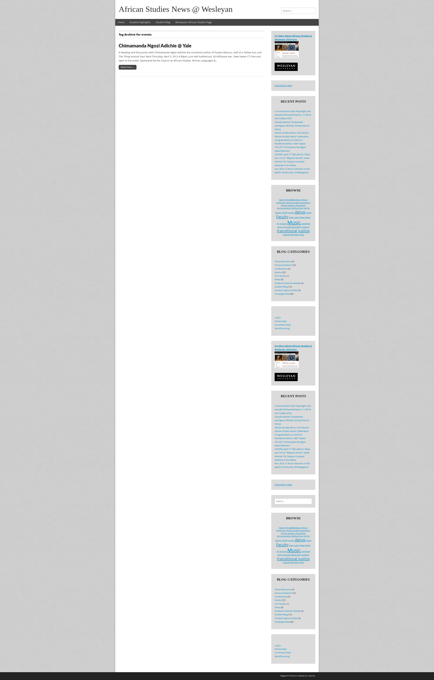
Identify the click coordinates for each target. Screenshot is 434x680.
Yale (302, 234)
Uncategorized (282, 293)
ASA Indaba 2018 (283, 118)
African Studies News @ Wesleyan (176, 9)
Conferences (281, 268)
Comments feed (283, 324)
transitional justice (293, 230)
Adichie (282, 200)
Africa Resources (283, 261)
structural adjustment (291, 227)
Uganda (286, 234)
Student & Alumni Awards (287, 283)
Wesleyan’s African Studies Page (193, 22)
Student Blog (163, 22)
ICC (278, 223)
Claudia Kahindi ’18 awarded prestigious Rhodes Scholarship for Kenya (292, 126)
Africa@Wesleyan (293, 200)
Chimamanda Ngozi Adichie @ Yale (155, 46)
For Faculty (280, 275)
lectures (283, 223)
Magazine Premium (288, 675)
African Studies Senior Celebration (292, 136)
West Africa (295, 234)
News (277, 279)
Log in (278, 317)
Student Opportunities (286, 290)
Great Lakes (294, 217)
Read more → (127, 67)
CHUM (284, 212)
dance (300, 211)
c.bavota (311, 675)
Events (278, 272)
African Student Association (298, 202)
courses (291, 212)
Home (121, 22)
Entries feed (281, 321)
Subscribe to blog (283, 85)
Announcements (284, 208)
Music (294, 222)
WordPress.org (282, 328)
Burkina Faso (297, 208)
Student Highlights (140, 22)
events (308, 212)
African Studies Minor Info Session (292, 132)
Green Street (305, 217)
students (305, 227)
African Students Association (293, 205)
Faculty (282, 216)
